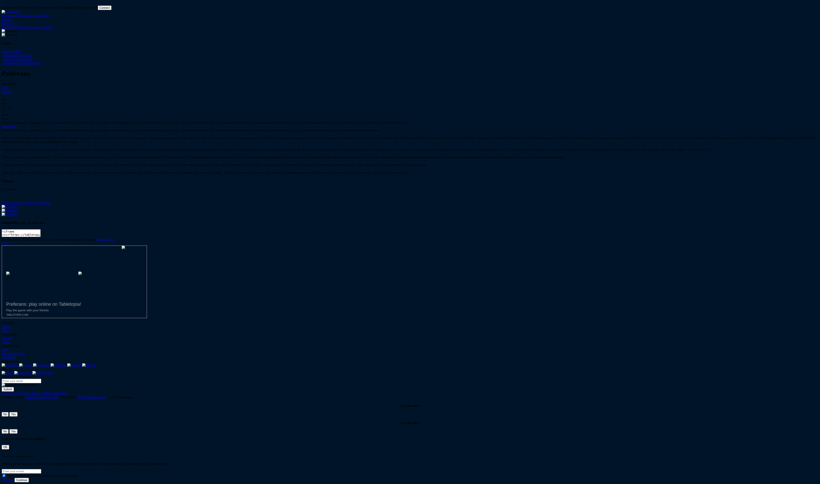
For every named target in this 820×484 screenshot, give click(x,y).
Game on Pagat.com (17, 55)
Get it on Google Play (18, 59)
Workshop (25, 16)
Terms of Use (106, 239)
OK (5, 447)
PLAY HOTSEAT (14, 203)
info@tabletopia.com (92, 397)
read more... (10, 126)
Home (6, 27)
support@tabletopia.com (41, 397)
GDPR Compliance (54, 393)
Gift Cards (9, 357)
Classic (6, 91)
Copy (5, 243)
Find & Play (19, 27)
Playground (9, 16)
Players (48, 27)
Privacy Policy (30, 393)
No (5, 414)
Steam (6, 342)
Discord (7, 338)
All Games (35, 27)
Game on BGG (12, 51)
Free (5, 87)
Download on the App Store (22, 63)
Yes (13, 414)
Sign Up (7, 23)
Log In (6, 19)
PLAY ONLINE (39, 203)
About (37, 16)
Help (45, 16)
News (6, 330)
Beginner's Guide (13, 353)
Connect (105, 7)
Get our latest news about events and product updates (42, 476)
